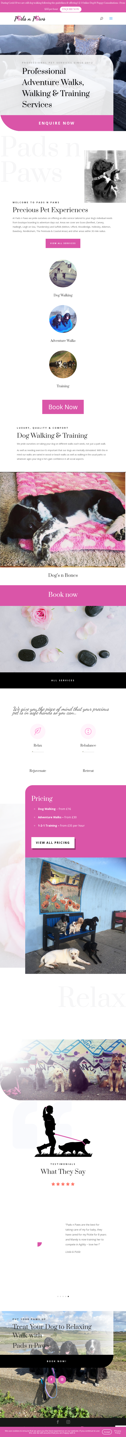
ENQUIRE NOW (70, 9)
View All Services (63, 243)
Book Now (63, 407)
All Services (63, 680)
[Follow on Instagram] (62, 1379)
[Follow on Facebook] (51, 1379)
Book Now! (57, 1361)
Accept (107, 1432)
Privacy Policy (117, 1431)
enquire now (57, 123)
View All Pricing (53, 843)
